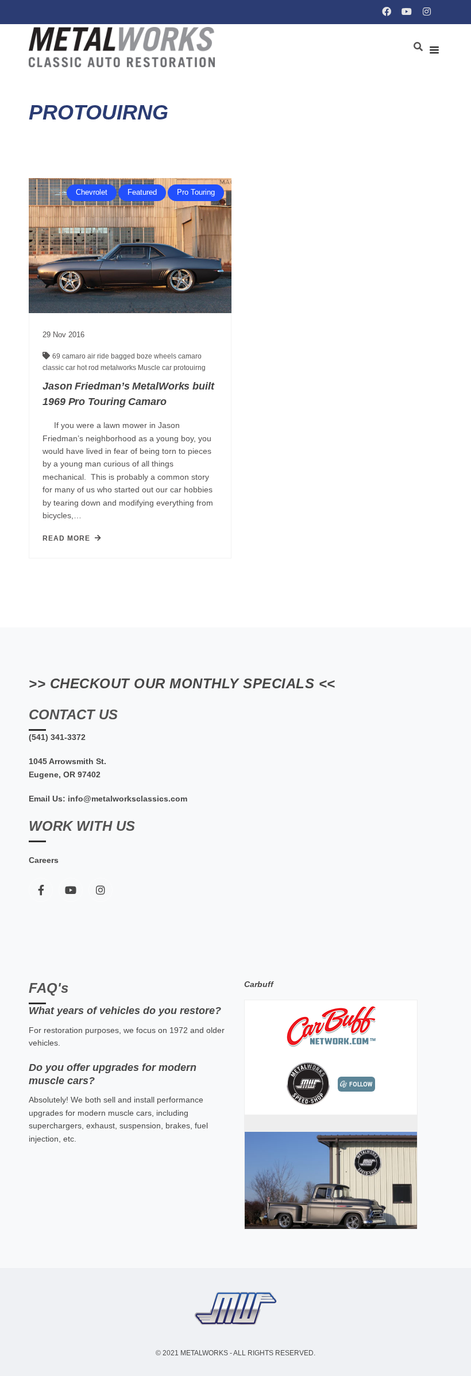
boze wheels (157, 356)
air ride (99, 356)
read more (66, 538)
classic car (60, 368)
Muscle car (155, 368)
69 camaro (69, 356)
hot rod (89, 368)
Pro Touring (196, 192)
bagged (124, 356)
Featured (142, 192)
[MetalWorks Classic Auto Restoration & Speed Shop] (125, 47)
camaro (190, 356)
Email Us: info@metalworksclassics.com (108, 798)
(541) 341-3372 (57, 737)
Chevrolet (91, 192)
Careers (44, 860)
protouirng (189, 368)
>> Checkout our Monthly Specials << (182, 683)
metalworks (119, 368)
